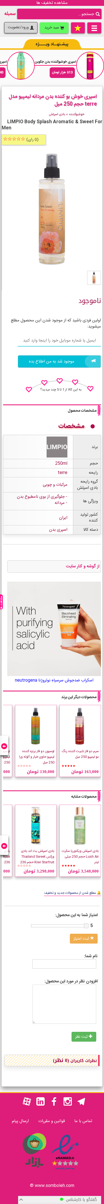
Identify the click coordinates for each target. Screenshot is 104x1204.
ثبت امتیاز (81, 938)
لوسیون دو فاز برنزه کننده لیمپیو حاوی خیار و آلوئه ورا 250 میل (36, 756)
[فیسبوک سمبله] (54, 1104)
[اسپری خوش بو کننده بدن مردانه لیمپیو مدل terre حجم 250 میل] (94, 278)
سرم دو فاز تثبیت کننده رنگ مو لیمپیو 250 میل (80, 754)
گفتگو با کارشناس (80, 1199)
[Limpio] (57, 447)
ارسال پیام (20, 1121)
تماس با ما (83, 1121)
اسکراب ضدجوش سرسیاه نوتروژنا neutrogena (54, 680)
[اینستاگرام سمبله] (68, 1104)
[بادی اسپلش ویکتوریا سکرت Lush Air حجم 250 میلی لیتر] (80, 826)
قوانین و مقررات (51, 1121)
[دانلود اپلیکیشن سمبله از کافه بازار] (34, 1170)
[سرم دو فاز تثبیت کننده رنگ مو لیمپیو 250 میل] (80, 726)
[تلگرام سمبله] (81, 1104)
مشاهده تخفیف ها (52, 3)
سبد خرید (52, 27)
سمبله (10, 14)
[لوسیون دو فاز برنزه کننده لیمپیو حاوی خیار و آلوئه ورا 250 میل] (35, 726)
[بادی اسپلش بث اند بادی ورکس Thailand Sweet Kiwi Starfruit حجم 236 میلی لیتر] (35, 826)
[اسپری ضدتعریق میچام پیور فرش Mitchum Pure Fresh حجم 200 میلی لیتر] (21, 66)
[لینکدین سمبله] (40, 1104)
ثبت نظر (82, 1037)
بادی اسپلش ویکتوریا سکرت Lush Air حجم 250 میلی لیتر (80, 856)
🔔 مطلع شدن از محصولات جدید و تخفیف (72, 893)
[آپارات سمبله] (27, 1104)
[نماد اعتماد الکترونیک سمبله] (65, 1170)
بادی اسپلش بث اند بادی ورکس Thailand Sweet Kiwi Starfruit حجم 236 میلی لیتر (37, 859)
